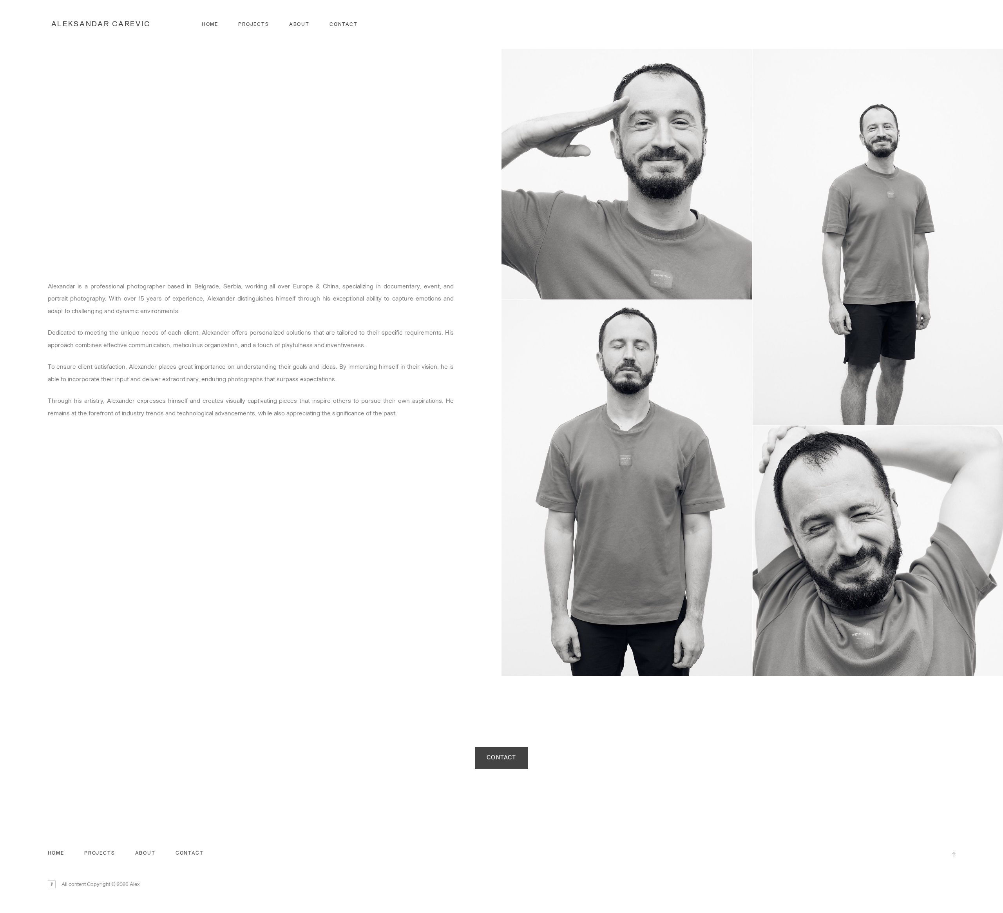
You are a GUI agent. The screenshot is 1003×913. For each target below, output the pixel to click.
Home (210, 24)
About (299, 24)
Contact (344, 24)
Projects (253, 24)
